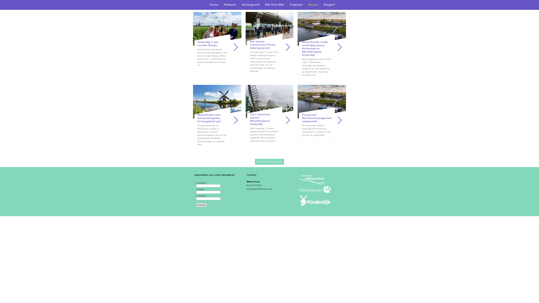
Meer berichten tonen (269, 161)
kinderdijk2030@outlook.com (260, 189)
